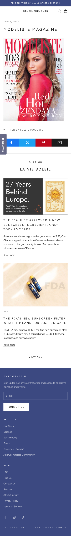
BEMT (6, 311)
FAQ (5, 472)
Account (8, 489)
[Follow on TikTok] (23, 517)
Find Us (7, 477)
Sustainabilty (10, 437)
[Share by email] (60, 142)
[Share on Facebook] (11, 142)
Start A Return (11, 495)
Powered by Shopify (52, 527)
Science (7, 431)
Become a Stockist (13, 449)
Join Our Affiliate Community (19, 454)
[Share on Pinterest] (44, 142)
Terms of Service (12, 506)
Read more (9, 255)
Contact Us (9, 483)
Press (6, 443)
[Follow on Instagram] (14, 517)
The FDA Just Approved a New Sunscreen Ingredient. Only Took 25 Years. (31, 225)
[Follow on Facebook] (5, 517)
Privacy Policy (10, 500)
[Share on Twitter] (27, 142)
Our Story (8, 426)
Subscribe (16, 406)
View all (36, 356)
